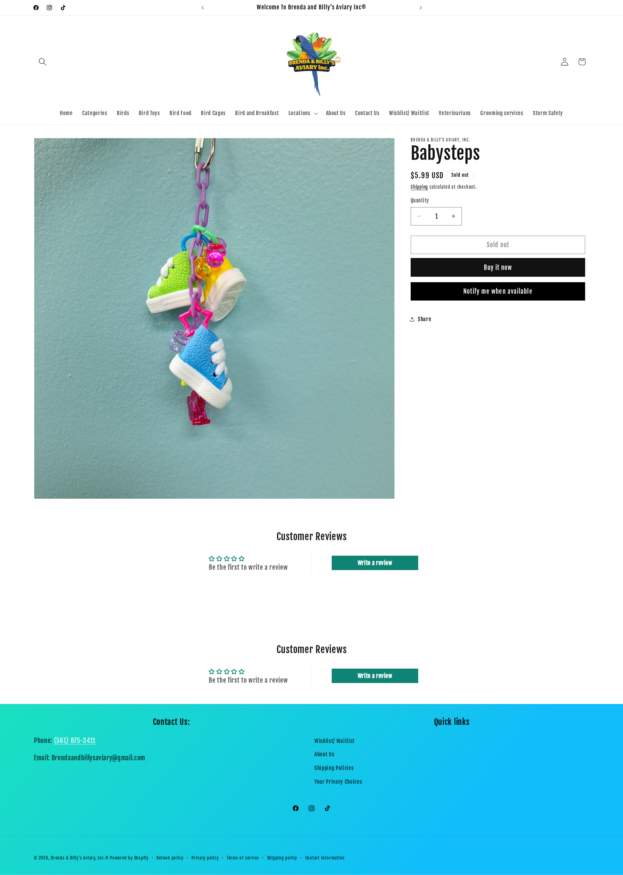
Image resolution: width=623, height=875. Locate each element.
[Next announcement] (421, 7)
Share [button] (424, 319)
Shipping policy (282, 858)
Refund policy (169, 858)
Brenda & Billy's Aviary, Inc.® (80, 858)
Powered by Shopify (129, 858)
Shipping (419, 187)
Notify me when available (497, 291)
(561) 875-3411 (75, 740)
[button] (42, 61)
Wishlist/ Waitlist (334, 740)
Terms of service (243, 858)
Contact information (325, 858)
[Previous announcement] (203, 7)
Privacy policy (205, 858)
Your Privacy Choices (338, 781)
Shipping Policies (334, 767)
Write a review (375, 562)
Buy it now (498, 267)
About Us (324, 754)
